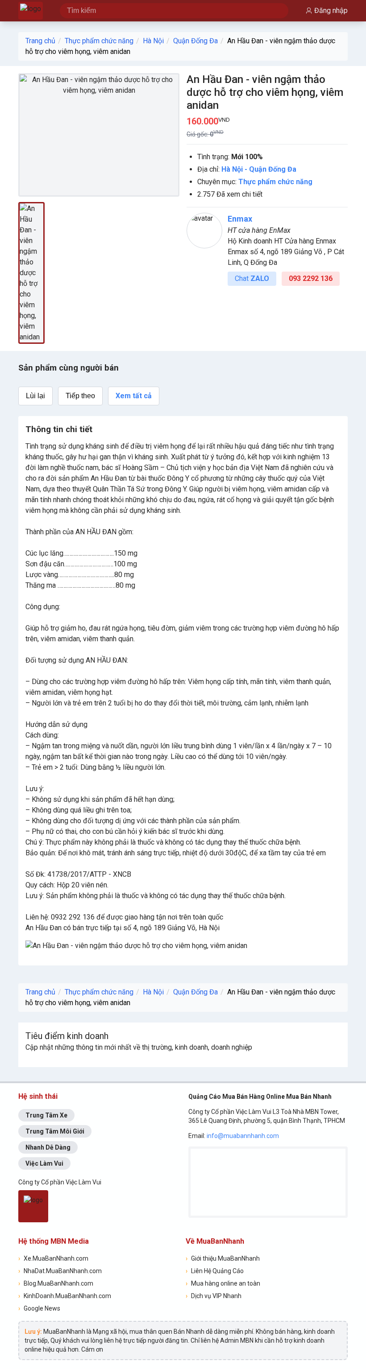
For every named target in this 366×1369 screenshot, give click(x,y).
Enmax (240, 218)
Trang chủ (40, 41)
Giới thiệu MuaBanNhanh (223, 1258)
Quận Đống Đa (195, 41)
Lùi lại (35, 396)
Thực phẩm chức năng (99, 41)
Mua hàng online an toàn (223, 1283)
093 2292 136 (311, 278)
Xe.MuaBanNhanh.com (53, 1258)
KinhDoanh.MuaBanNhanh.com (64, 1295)
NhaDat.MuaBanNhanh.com (60, 1270)
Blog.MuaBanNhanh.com (55, 1283)
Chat (252, 278)
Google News (39, 1308)
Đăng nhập (331, 10)
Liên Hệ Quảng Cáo (215, 1270)
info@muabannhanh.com (243, 1135)
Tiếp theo (80, 396)
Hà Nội (153, 41)
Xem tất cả (134, 396)
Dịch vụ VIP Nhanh (213, 1295)
